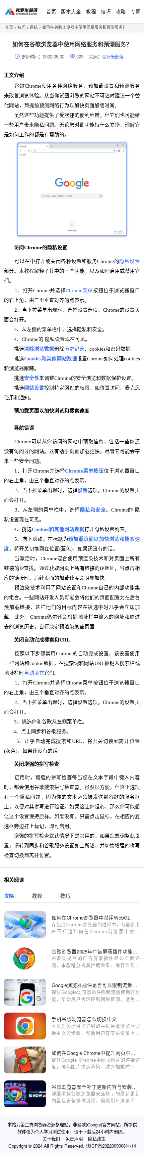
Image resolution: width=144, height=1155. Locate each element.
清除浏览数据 (39, 349)
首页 (51, 11)
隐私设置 (129, 261)
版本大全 (71, 11)
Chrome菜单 (79, 290)
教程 (91, 11)
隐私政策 (96, 1139)
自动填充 (34, 673)
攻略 (121, 11)
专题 (136, 11)
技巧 (106, 11)
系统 (34, 27)
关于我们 (51, 1139)
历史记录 (74, 349)
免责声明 (74, 1139)
